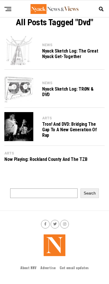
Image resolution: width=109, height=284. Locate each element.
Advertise (48, 267)
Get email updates (74, 267)
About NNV (28, 267)
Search (90, 193)
